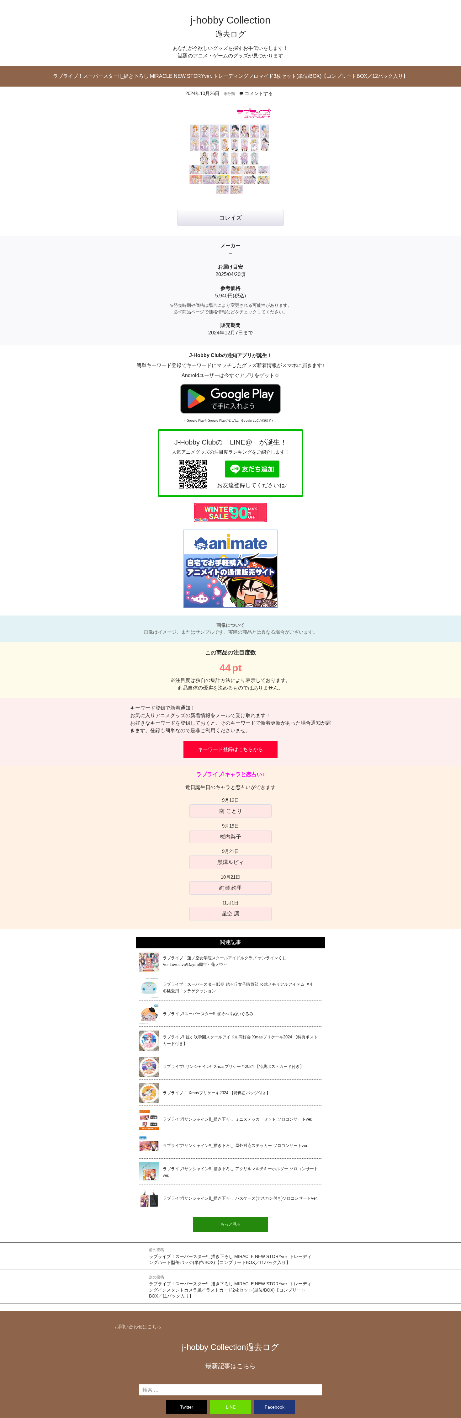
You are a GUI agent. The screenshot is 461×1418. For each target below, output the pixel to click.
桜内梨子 (230, 837)
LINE (231, 1407)
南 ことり (230, 811)
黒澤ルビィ (230, 862)
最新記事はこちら (230, 1365)
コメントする (259, 93)
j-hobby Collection (230, 1347)
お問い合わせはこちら (138, 1326)
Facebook (274, 1407)
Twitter (186, 1407)
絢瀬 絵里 (230, 888)
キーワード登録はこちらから (230, 749)
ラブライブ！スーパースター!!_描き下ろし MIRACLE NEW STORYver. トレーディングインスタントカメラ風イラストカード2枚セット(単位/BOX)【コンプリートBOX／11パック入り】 (230, 1286)
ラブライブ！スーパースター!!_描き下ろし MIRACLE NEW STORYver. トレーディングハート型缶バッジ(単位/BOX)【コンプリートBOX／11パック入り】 (230, 1256)
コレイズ (230, 218)
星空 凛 (230, 913)
